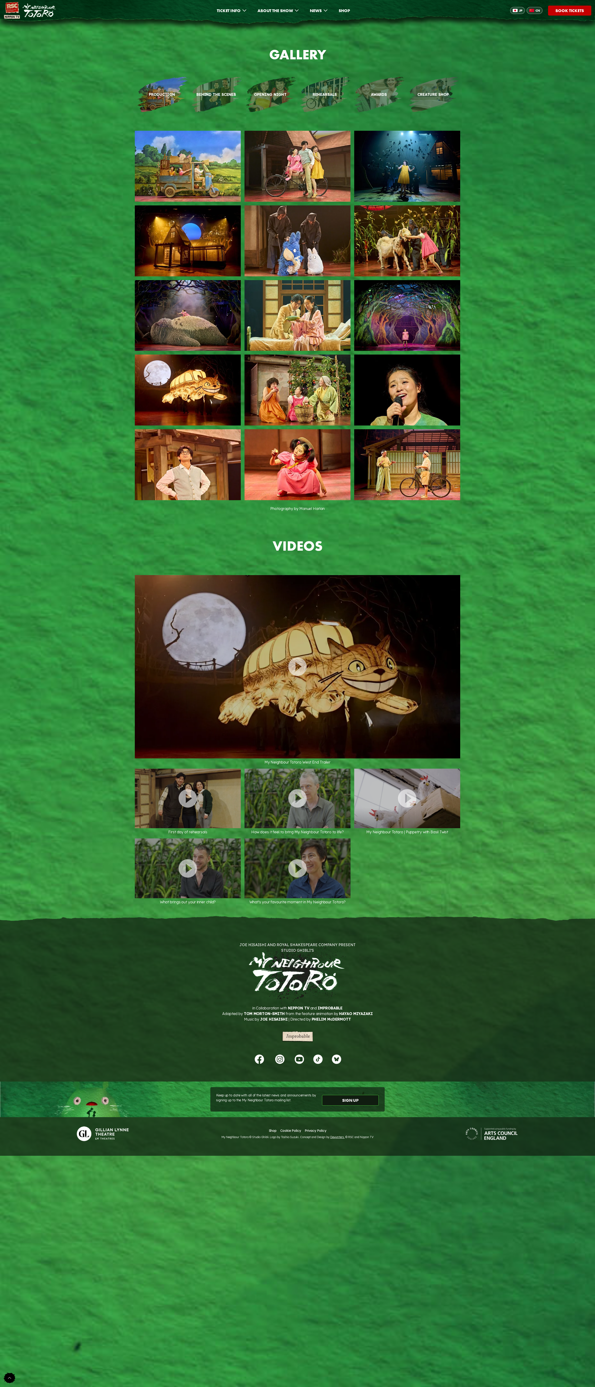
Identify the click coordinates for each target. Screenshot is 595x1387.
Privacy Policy (315, 1131)
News (316, 10)
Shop (273, 1131)
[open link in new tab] (259, 1059)
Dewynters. (337, 1137)
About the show (275, 10)
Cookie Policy (290, 1131)
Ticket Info (229, 10)
